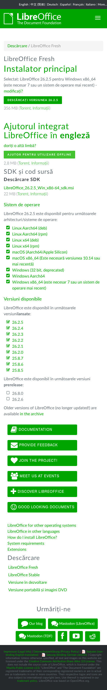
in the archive (32, 414)
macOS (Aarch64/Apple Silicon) (39, 252)
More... (102, 4)
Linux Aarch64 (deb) (29, 228)
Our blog (35, 624)
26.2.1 (17, 346)
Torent (25, 108)
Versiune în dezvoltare (27, 582)
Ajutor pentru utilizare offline (39, 154)
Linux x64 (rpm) (25, 246)
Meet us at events (38, 475)
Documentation (34, 429)
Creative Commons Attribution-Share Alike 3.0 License (62, 661)
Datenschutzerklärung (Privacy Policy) (56, 651)
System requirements (26, 544)
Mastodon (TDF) (39, 636)
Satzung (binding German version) (66, 655)
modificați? (13, 91)
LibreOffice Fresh (23, 568)
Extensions (16, 550)
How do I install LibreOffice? (32, 538)
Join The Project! (37, 460)
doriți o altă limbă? (20, 146)
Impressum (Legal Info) (17, 651)
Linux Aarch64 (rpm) (29, 234)
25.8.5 (17, 370)
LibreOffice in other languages (33, 532)
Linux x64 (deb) (25, 240)
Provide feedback (38, 444)
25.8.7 (17, 358)
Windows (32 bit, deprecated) (38, 270)
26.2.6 (17, 400)
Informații (41, 108)
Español (65, 4)
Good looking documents (45, 506)
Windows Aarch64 (28, 276)
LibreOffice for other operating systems (41, 526)
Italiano (91, 4)
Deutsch (52, 4)
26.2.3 (17, 334)
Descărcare (17, 46)
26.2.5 (17, 322)
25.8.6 (17, 364)
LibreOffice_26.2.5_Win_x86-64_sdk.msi (39, 188)
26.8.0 (17, 394)
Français (78, 4)
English (23, 4)
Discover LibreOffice (40, 491)
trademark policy (27, 681)
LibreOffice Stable (24, 575)
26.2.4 (17, 328)
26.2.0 (17, 352)
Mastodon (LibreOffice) (76, 624)
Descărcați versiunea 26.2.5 (32, 100)
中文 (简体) (38, 4)
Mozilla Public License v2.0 (22, 667)
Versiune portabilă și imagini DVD (37, 590)
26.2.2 (17, 340)
